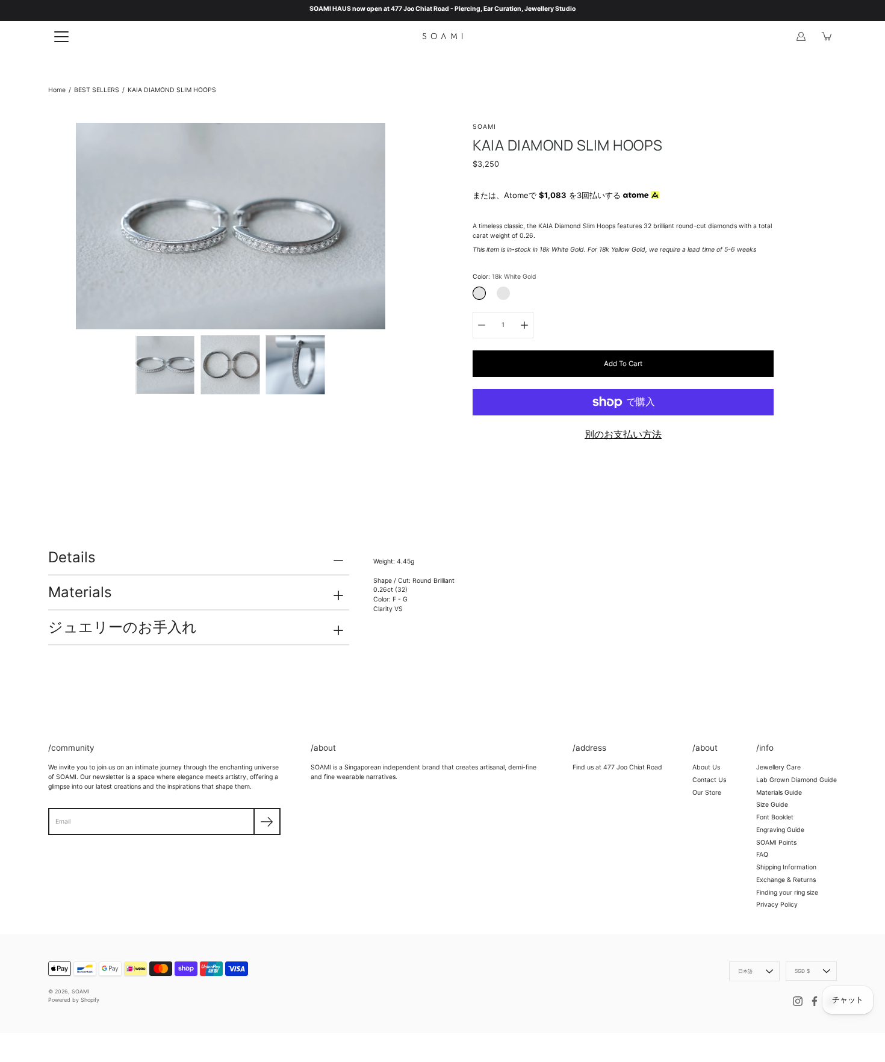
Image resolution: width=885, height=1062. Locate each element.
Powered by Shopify (73, 999)
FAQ (762, 855)
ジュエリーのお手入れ (122, 627)
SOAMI (80, 991)
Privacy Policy (777, 904)
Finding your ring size (787, 892)
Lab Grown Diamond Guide (796, 780)
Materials (80, 592)
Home (57, 90)
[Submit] (267, 821)
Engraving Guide (780, 830)
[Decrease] (482, 325)
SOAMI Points (776, 842)
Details (72, 557)
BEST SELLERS (96, 90)
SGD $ (802, 971)
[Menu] (61, 36)
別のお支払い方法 (623, 434)
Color (504, 277)
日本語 (745, 971)
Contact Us (709, 780)
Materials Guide (779, 792)
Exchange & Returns (786, 880)
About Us (706, 767)
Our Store (706, 792)
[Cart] (827, 36)
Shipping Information (786, 867)
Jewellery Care (778, 767)
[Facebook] (814, 1001)
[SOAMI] (442, 36)
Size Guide (772, 805)
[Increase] (524, 325)
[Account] (800, 36)
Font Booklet (774, 817)
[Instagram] (797, 1001)
